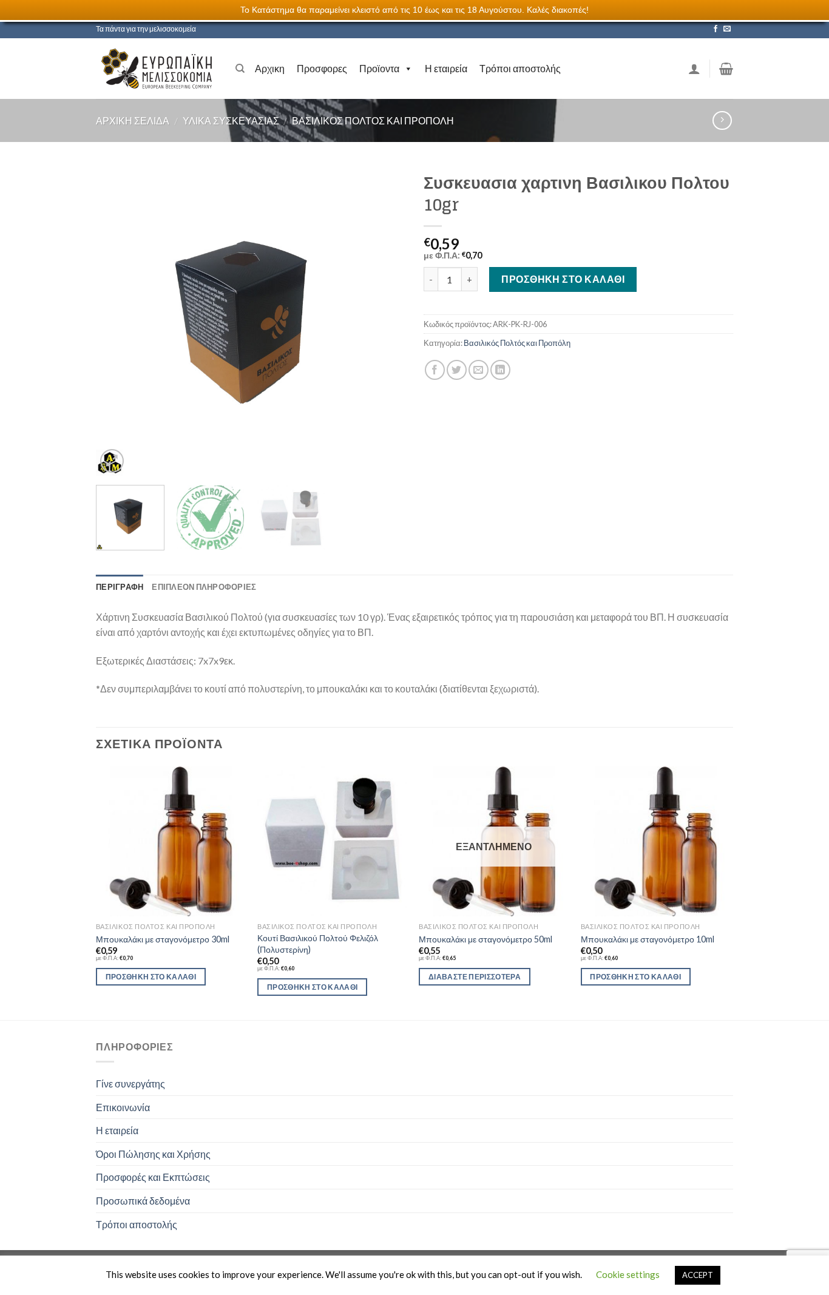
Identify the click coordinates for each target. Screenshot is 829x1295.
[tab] (119, 587)
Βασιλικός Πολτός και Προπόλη (373, 120)
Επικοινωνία (123, 1107)
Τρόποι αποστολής (520, 68)
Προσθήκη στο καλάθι (562, 279)
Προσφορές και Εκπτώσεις (153, 1177)
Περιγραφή (119, 587)
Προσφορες (322, 68)
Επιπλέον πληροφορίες (204, 587)
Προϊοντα (379, 68)
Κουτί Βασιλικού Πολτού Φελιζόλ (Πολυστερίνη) (317, 944)
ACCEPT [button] (697, 1275)
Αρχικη (270, 68)
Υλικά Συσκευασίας (231, 120)
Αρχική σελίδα (132, 120)
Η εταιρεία (446, 68)
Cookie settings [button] (628, 1274)
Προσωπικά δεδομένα (143, 1200)
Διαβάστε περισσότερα (474, 977)
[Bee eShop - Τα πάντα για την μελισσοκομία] (156, 68)
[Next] (384, 321)
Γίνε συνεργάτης (130, 1083)
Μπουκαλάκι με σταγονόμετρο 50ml (485, 939)
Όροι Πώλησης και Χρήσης (153, 1154)
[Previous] (117, 321)
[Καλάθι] (726, 68)
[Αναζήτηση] (240, 68)
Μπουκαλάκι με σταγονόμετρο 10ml (647, 939)
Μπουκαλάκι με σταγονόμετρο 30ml (162, 939)
